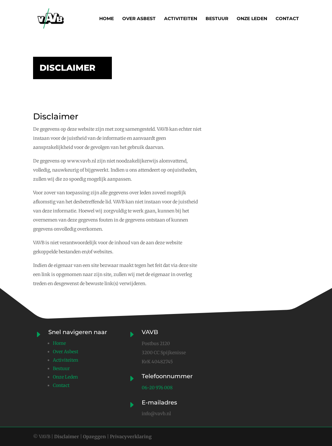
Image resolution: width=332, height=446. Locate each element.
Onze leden (252, 18)
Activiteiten (180, 18)
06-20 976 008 (157, 388)
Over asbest (139, 18)
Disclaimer (66, 437)
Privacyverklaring (130, 437)
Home (106, 18)
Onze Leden (65, 377)
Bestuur (217, 18)
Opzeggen (94, 437)
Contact (287, 18)
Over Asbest (65, 352)
